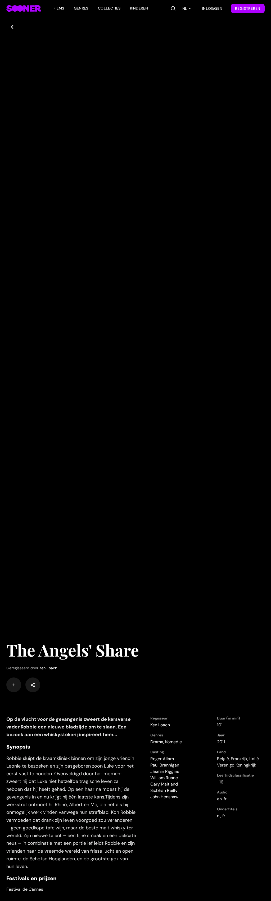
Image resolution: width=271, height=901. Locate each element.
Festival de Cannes (24, 889)
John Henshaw (164, 797)
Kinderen (139, 8)
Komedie (173, 742)
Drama (156, 742)
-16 (220, 782)
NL (184, 8)
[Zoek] (173, 8)
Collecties (109, 8)
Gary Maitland (164, 784)
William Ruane (164, 778)
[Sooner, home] (23, 8)
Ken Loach (48, 668)
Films (58, 8)
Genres (81, 8)
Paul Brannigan (164, 765)
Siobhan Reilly (164, 790)
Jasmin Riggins (164, 771)
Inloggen (212, 8)
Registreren (247, 8)
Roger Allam (162, 758)
